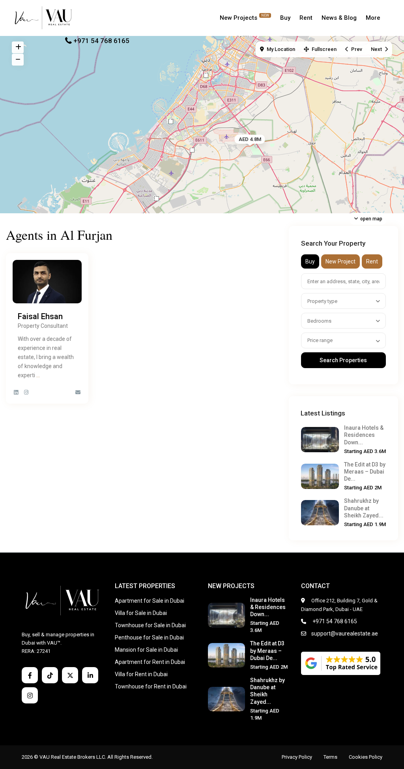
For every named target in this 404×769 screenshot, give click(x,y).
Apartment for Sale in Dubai (149, 601)
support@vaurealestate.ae (344, 633)
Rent (305, 17)
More (373, 17)
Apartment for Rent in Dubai (150, 662)
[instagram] (30, 695)
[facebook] (30, 675)
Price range (320, 340)
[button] (192, 150)
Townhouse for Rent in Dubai (151, 686)
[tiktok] (50, 675)
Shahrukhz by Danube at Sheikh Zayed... (363, 508)
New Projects (244, 17)
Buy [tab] (310, 261)
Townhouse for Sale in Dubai (150, 625)
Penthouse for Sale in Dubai (149, 637)
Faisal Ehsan (40, 316)
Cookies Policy (365, 757)
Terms (330, 757)
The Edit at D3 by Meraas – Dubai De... (364, 471)
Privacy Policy (297, 757)
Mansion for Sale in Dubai (146, 650)
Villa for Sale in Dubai (141, 613)
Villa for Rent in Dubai (141, 674)
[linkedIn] (90, 675)
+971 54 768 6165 (101, 41)
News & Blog (339, 17)
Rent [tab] (372, 261)
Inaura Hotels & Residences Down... (363, 435)
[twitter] (70, 675)
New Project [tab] (340, 261)
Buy (285, 17)
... (38, 375)
